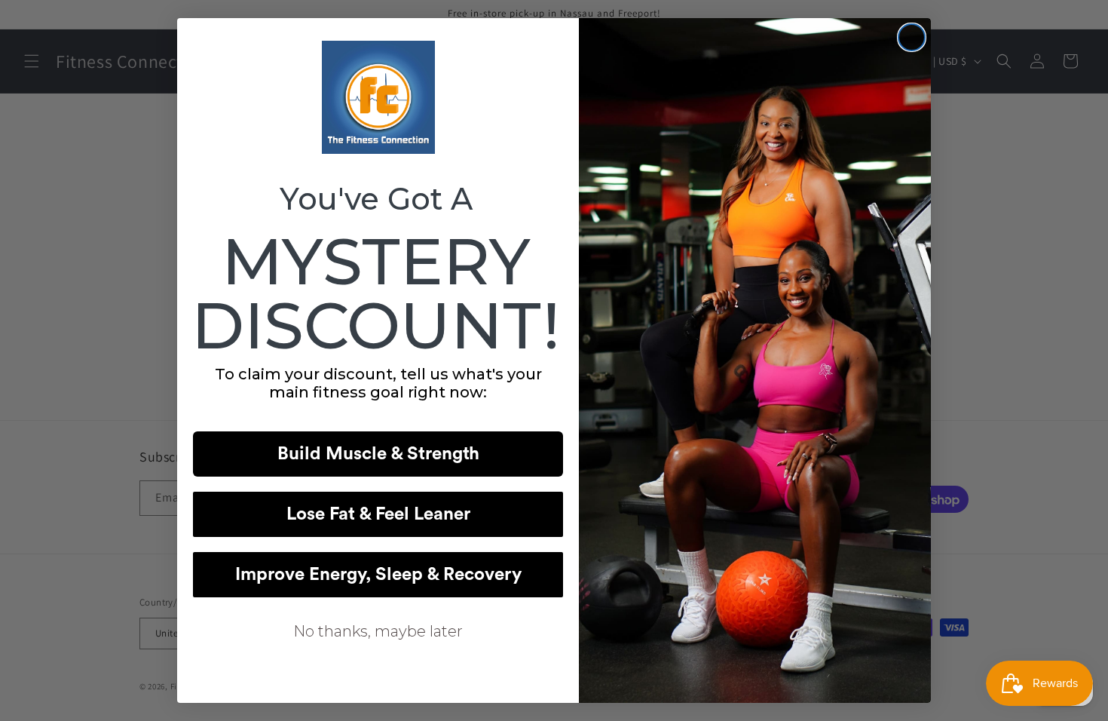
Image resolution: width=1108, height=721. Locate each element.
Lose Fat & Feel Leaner (378, 514)
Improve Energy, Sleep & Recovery (378, 575)
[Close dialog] (911, 37)
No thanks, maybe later (378, 631)
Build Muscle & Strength (378, 454)
